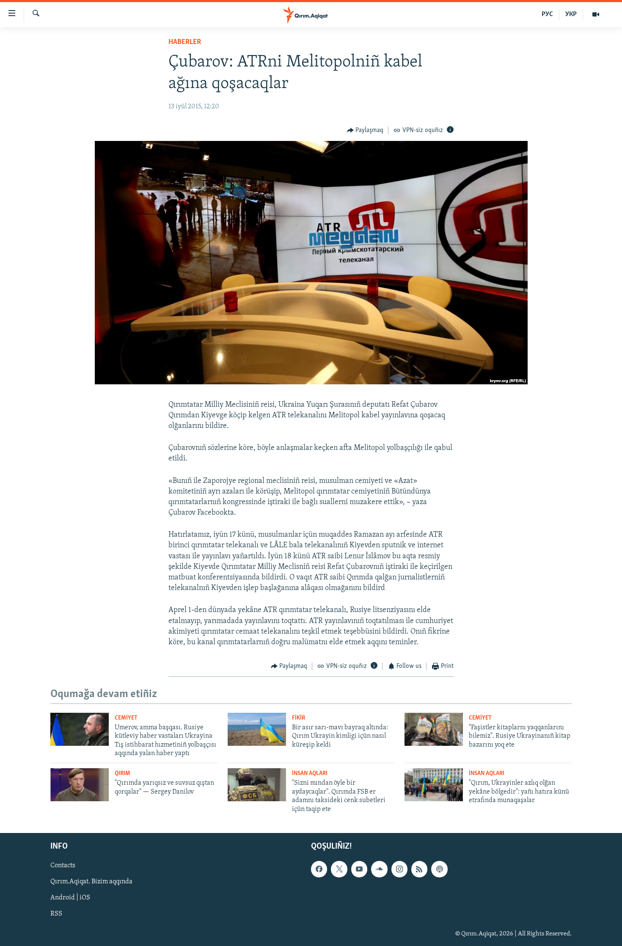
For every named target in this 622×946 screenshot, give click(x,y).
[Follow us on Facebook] (319, 869)
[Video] (595, 14)
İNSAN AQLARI (310, 773)
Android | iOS (70, 897)
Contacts (62, 865)
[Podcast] (439, 869)
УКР (571, 14)
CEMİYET (126, 718)
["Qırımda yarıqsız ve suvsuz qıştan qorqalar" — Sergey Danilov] (79, 784)
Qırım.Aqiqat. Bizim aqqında (91, 881)
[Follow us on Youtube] (359, 869)
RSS (56, 914)
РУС (547, 14)
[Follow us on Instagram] (399, 869)
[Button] (365, 130)
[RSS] (419, 869)
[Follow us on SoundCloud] (379, 869)
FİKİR (298, 718)
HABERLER (184, 42)
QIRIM (122, 773)
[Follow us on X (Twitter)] (339, 869)
